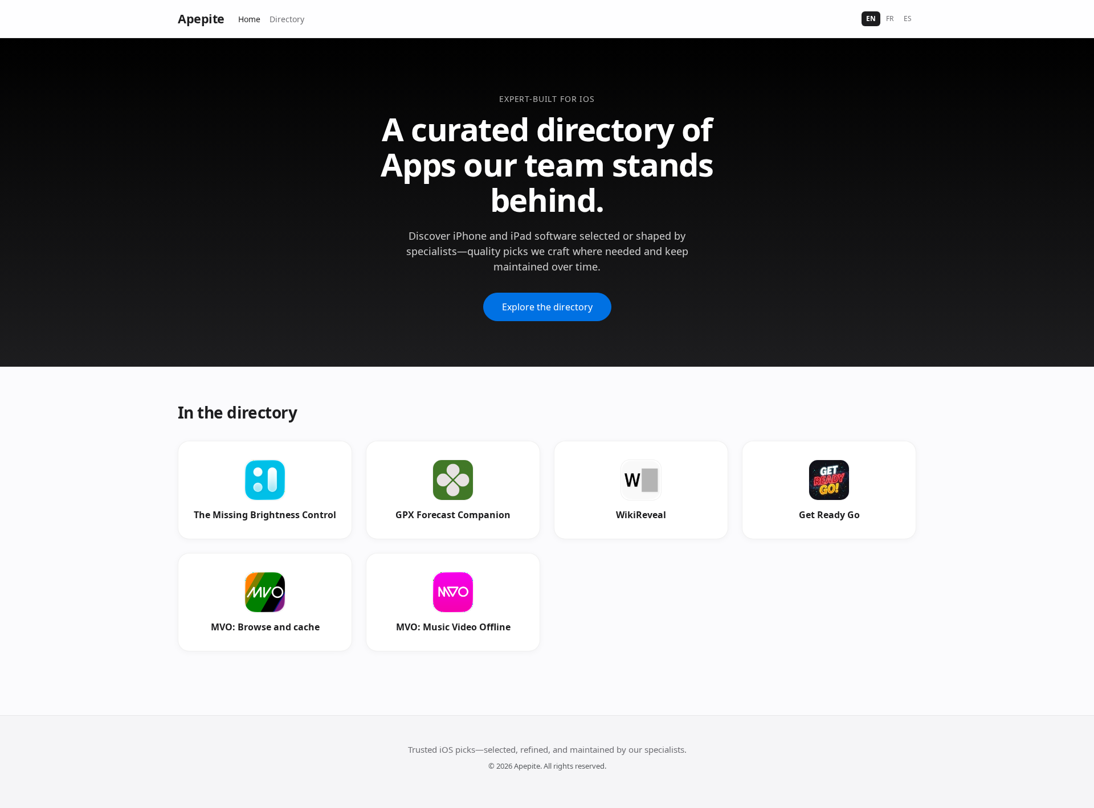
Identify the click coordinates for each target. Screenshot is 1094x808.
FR (889, 18)
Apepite (201, 18)
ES (908, 18)
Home (249, 19)
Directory (287, 19)
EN (871, 18)
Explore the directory (547, 307)
